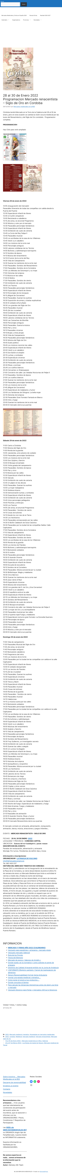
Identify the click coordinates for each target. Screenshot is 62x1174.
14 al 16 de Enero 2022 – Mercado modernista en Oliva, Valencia (26, 1041)
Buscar (2, 1)
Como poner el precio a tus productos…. (23, 980)
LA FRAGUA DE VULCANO (27, 858)
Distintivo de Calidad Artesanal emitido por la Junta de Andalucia (33, 968)
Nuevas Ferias (33, 15)
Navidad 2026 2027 (45, 15)
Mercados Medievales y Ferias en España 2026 (14, 15)
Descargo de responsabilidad (14, 1082)
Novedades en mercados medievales (42, 1034)
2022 (30, 838)
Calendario (4, 20)
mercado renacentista (43, 1037)
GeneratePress (44, 1171)
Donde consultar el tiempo (18, 982)
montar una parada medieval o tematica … (24, 977)
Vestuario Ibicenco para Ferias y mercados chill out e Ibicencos (32, 990)
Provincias (26, 20)
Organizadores (16, 20)
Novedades (37, 20)
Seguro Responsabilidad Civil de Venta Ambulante (27, 975)
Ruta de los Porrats (15, 955)
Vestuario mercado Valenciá (19, 953)
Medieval (19, 1037)
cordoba (12, 1037)
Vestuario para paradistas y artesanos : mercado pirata (29, 950)
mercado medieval (29, 1037)
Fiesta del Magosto (15, 958)
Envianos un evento (10, 1086)
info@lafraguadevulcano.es (13, 861)
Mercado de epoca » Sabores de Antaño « (24, 960)
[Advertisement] (31, 36)
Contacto (6, 1089)
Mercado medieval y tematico (19, 1034)
